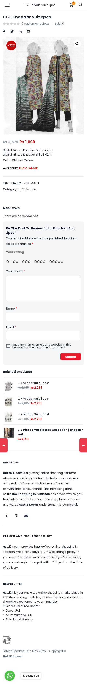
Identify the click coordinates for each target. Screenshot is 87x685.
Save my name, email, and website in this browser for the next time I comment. (41, 346)
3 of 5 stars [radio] (27, 261)
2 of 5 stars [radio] (17, 261)
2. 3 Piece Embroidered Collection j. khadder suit (50, 432)
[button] (77, 43)
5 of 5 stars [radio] (57, 261)
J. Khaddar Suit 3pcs (33, 399)
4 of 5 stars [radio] (41, 261)
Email (11, 327)
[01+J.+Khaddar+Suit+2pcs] (12, 31)
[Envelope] (25, 515)
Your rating (15, 252)
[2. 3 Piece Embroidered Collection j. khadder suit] (9, 432)
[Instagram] (16, 515)
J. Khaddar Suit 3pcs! (33, 383)
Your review (15, 271)
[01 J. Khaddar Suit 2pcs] (4, 31)
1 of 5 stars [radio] (9, 261)
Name (11, 308)
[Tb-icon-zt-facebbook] (6, 515)
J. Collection (27, 189)
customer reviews (35, 24)
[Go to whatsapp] (10, 676)
